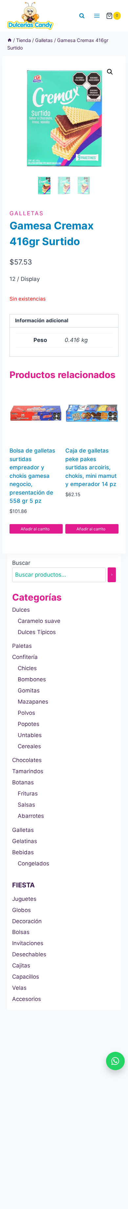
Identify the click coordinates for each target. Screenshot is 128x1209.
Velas (19, 988)
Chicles (27, 668)
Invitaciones (27, 943)
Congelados (33, 863)
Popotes (28, 724)
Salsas (26, 804)
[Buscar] (112, 574)
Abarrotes (31, 816)
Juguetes (24, 899)
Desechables (29, 954)
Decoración (27, 921)
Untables (30, 735)
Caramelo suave (39, 621)
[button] (110, 72)
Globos (21, 910)
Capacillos (25, 976)
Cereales (29, 746)
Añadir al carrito (36, 528)
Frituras (28, 793)
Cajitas (21, 965)
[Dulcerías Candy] (30, 16)
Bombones (32, 679)
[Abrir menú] (97, 16)
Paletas (22, 646)
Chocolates (27, 760)
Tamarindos (27, 771)
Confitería (25, 657)
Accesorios (26, 999)
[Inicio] (9, 40)
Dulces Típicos (37, 632)
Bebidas (23, 852)
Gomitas (29, 690)
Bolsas (21, 932)
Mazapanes (33, 701)
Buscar (21, 563)
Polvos (26, 713)
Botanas (23, 782)
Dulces (21, 609)
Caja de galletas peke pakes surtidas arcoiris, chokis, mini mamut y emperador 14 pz (91, 467)
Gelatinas (24, 841)
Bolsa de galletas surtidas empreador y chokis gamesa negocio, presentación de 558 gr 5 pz (32, 475)
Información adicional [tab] (41, 320)
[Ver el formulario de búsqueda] (82, 15)
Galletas (27, 213)
